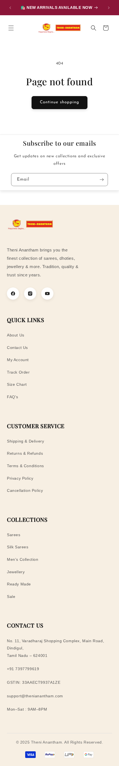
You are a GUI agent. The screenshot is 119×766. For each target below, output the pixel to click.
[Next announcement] (109, 8)
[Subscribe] (101, 179)
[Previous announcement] (10, 8)
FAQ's (12, 397)
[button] (11, 28)
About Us (15, 335)
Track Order (18, 372)
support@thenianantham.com (35, 696)
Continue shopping (59, 102)
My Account (18, 360)
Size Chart (17, 384)
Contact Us (17, 347)
